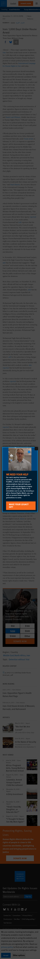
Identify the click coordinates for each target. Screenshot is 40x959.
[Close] (36, 448)
